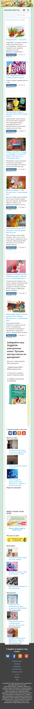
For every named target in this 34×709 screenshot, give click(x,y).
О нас (17, 674)
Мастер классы (17, 669)
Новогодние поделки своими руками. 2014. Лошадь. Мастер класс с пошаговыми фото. (16, 317)
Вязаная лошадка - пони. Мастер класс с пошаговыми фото (16, 192)
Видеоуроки (17, 666)
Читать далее (11, 54)
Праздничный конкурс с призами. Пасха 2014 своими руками (17, 114)
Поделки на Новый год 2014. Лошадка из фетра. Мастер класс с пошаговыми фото (16, 276)
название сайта (11, 10)
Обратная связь (17, 661)
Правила (17, 677)
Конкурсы (17, 664)
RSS (17, 680)
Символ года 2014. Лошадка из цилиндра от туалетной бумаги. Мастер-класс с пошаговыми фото (16, 155)
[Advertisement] (20, 92)
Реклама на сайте (17, 672)
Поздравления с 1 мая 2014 (16, 40)
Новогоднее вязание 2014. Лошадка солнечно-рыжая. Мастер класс (16, 230)
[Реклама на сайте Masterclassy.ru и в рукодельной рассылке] (17, 541)
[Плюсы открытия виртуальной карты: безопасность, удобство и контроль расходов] (17, 468)
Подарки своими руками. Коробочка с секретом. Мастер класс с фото (17, 640)
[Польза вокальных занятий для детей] (17, 456)
